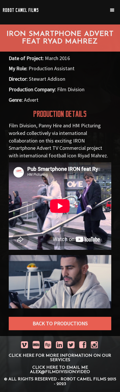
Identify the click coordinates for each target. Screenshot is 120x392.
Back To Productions (60, 323)
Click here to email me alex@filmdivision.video (60, 369)
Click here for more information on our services (60, 358)
